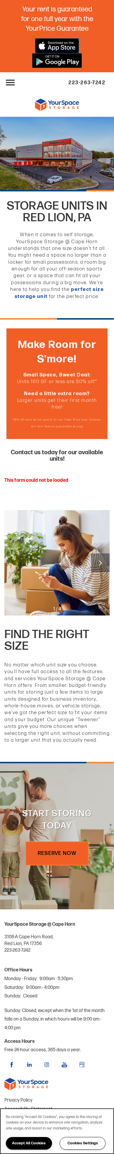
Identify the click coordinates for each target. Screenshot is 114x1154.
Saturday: (14, 987)
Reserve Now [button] (57, 853)
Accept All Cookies (29, 1143)
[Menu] (10, 82)
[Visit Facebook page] (11, 1064)
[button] (105, 7)
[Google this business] (82, 1064)
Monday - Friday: (20, 979)
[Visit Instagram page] (46, 1064)
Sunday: (12, 996)
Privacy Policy (18, 1100)
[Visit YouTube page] (64, 1064)
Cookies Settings (83, 1143)
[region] (57, 1131)
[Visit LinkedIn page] (29, 1064)
